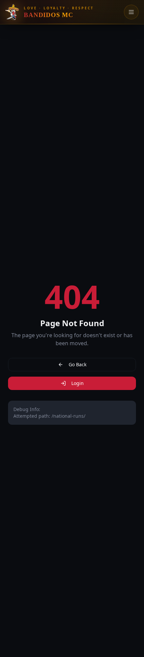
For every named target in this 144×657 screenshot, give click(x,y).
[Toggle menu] (131, 12)
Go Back (77, 364)
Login (77, 383)
